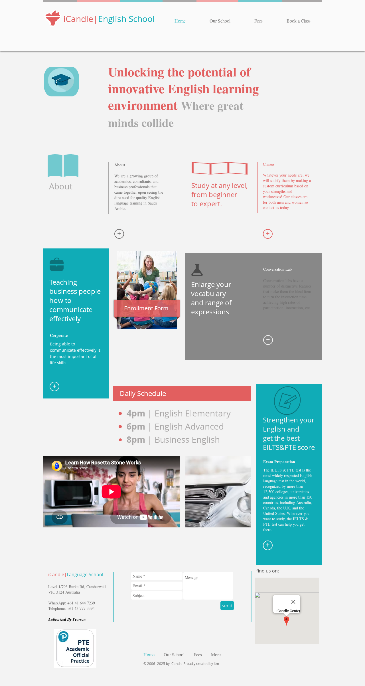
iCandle (78, 19)
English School (126, 19)
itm (216, 663)
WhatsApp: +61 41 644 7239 (71, 603)
